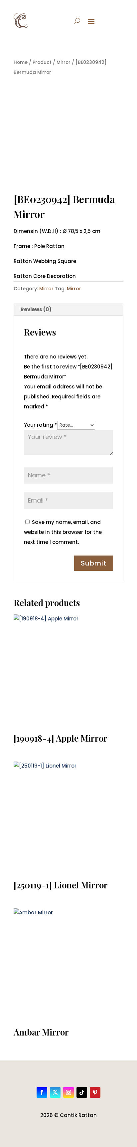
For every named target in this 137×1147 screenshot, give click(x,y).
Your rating (40, 424)
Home (21, 62)
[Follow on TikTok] (81, 1092)
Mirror (63, 62)
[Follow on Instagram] (68, 1092)
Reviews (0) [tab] (36, 309)
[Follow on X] (55, 1092)
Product (42, 62)
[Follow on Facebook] (42, 1092)
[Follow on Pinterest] (95, 1092)
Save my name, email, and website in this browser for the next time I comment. (63, 532)
